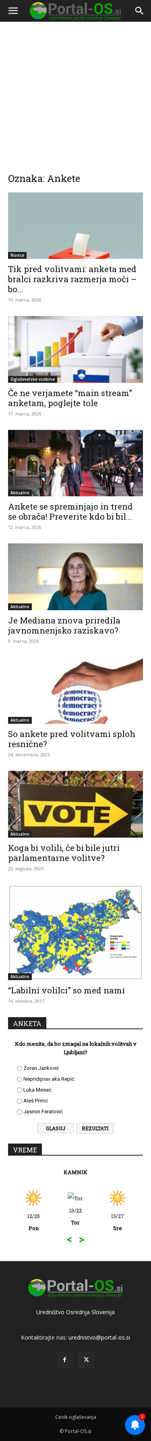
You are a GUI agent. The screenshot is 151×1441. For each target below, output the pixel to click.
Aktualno (19, 492)
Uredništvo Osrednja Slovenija (75, 1312)
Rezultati (95, 1128)
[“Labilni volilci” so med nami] (75, 932)
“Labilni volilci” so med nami (66, 990)
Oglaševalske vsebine (32, 379)
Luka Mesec (37, 1090)
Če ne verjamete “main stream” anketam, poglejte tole (70, 398)
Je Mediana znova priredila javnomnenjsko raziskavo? (64, 625)
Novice (17, 255)
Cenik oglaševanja (75, 1417)
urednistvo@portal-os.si (99, 1337)
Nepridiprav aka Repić (48, 1079)
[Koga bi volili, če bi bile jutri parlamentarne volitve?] (75, 804)
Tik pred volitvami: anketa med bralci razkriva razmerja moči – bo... (72, 279)
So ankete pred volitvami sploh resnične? (71, 738)
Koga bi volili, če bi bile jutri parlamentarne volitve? (64, 852)
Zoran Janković (41, 1068)
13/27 (117, 1222)
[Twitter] (87, 1360)
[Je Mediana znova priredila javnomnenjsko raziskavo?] (75, 576)
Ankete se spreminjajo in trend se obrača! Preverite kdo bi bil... (70, 511)
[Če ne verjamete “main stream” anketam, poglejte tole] (75, 349)
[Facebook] (65, 1360)
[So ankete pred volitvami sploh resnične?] (75, 690)
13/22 (75, 1216)
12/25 (33, 1222)
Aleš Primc (35, 1101)
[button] (13, 11)
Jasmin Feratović (43, 1112)
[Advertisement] (75, 91)
